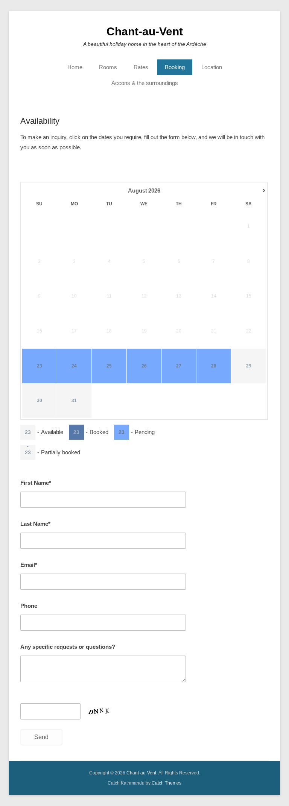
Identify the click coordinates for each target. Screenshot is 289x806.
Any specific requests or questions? (67, 647)
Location (211, 67)
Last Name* (35, 524)
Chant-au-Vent (144, 31)
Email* (28, 565)
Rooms (108, 67)
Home (74, 67)
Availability (39, 121)
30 (39, 400)
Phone (28, 606)
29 (248, 366)
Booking (175, 67)
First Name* (35, 483)
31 (74, 400)
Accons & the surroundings (144, 83)
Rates (141, 67)
